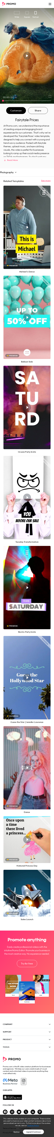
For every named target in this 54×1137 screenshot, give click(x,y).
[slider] (3, 101)
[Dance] (27, 767)
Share (38, 110)
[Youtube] (19, 1112)
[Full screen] (50, 96)
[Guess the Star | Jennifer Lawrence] (27, 677)
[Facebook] (10, 1081)
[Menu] (50, 4)
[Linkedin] (33, 1112)
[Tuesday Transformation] (27, 497)
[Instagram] (23, 1081)
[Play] (27, 55)
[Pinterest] (39, 1112)
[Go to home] (10, 4)
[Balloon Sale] (27, 317)
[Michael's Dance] (27, 227)
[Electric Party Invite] (27, 587)
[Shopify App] (27, 1097)
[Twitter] (26, 1112)
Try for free (27, 963)
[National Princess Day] (27, 839)
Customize (16, 110)
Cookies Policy (33, 1125)
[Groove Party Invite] (27, 407)
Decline (17, 1132)
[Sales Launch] (27, 893)
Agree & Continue (33, 1132)
